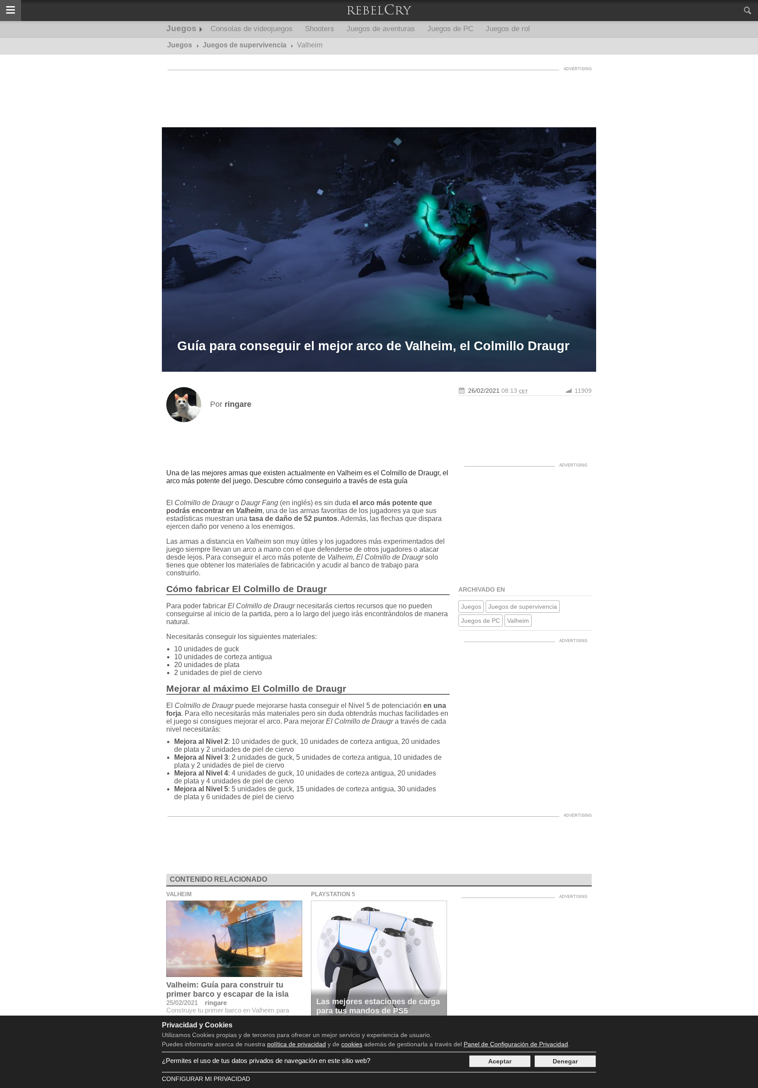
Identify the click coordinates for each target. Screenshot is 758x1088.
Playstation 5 (333, 894)
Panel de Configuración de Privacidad (516, 1044)
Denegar (565, 1061)
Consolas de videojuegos (252, 29)
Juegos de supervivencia (522, 606)
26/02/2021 (484, 390)
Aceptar (499, 1061)
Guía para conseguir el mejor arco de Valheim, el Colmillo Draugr (373, 346)
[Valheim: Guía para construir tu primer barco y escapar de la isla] (234, 939)
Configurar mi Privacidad (206, 1078)
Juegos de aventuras (381, 29)
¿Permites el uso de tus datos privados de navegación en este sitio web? (266, 1060)
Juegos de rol (508, 29)
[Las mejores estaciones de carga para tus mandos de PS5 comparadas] (379, 965)
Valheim (518, 620)
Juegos (181, 28)
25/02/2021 (182, 1002)
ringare (216, 1002)
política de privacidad (296, 1044)
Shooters (319, 29)
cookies (351, 1044)
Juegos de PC (450, 29)
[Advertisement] (379, 94)
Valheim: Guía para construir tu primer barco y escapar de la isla (227, 989)
